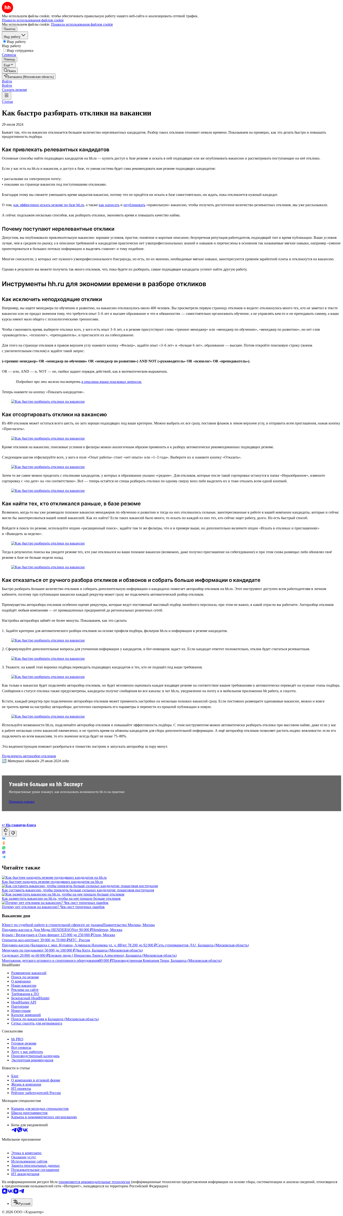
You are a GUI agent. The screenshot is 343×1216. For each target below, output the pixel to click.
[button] (7, 81)
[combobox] (21, 1202)
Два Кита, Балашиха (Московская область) (109, 950)
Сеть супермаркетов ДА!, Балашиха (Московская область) (202, 945)
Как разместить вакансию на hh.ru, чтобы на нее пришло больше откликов (61, 898)
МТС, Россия (79, 940)
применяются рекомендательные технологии (94, 1182)
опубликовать (134, 205)
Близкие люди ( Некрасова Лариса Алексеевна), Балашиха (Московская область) (113, 955)
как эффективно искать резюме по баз (43, 205)
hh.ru (79, 205)
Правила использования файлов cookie (82, 24)
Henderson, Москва (107, 930)
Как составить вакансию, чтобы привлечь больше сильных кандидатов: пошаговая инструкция (78, 890)
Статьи (7, 102)
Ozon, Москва (104, 935)
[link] (10, 70)
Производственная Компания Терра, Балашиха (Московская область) (167, 960)
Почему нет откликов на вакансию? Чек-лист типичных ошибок (53, 907)
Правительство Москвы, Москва (129, 925)
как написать (109, 205)
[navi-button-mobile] (6, 96)
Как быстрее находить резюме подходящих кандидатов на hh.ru (52, 882)
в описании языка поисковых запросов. (111, 382)
